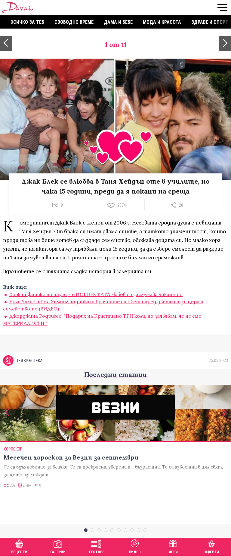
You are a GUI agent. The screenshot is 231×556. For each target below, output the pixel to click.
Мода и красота (162, 22)
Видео (135, 552)
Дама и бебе (118, 22)
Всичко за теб (27, 22)
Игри (173, 552)
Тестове (96, 552)
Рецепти (19, 552)
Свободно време (74, 22)
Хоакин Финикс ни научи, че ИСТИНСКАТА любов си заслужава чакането (96, 294)
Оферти (212, 552)
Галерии (58, 552)
